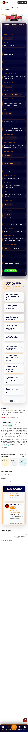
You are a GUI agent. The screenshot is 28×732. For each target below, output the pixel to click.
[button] (14, 2)
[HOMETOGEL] (3, 2)
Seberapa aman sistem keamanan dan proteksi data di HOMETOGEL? (14, 327)
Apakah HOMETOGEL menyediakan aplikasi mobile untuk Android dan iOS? (14, 358)
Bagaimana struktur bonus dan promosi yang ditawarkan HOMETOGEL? (14, 347)
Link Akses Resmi (6, 445)
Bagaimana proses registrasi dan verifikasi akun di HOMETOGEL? (14, 308)
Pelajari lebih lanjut (23, 455)
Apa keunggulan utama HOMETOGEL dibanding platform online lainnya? (14, 297)
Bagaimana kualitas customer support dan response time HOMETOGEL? (14, 369)
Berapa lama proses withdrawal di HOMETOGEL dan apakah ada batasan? (14, 380)
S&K (11, 425)
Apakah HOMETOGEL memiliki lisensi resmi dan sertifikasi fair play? (14, 390)
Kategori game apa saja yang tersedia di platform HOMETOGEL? (14, 337)
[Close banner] (1, 2)
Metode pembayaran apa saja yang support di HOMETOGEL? (14, 317)
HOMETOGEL (4, 428)
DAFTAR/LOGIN (22, 2)
